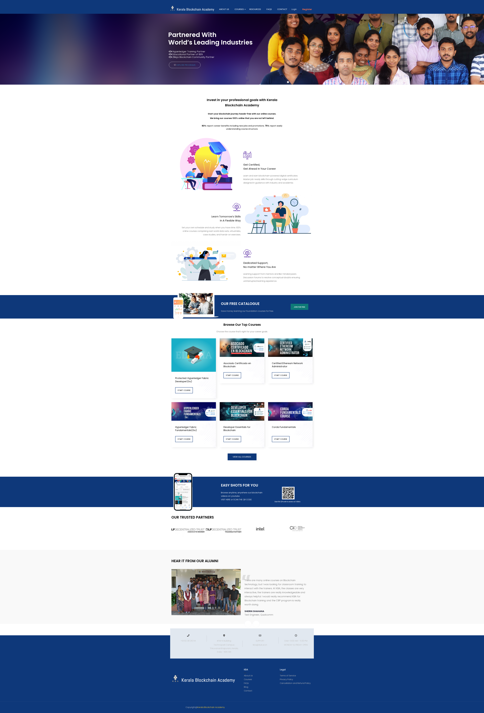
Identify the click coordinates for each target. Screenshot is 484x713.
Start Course (184, 390)
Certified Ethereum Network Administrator (287, 365)
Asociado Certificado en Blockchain (237, 365)
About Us (224, 9)
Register (307, 9)
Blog (246, 687)
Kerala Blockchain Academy (211, 707)
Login (294, 9)
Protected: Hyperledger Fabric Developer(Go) (192, 380)
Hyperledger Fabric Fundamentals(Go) (186, 428)
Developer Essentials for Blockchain (236, 428)
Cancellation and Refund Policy (295, 683)
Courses (239, 9)
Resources (255, 9)
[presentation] (248, 624)
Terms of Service (288, 675)
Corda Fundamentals (284, 427)
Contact (282, 9)
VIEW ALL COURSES (242, 456)
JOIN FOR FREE (299, 307)
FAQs (269, 9)
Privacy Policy (286, 679)
